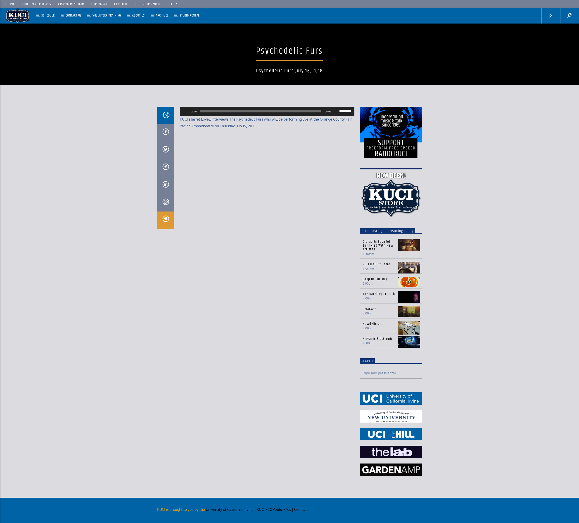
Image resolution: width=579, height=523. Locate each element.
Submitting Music (149, 4)
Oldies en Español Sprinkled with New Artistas (378, 245)
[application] (267, 111)
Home (11, 4)
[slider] (345, 111)
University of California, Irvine (230, 509)
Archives (162, 15)
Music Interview (289, 39)
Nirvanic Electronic (378, 339)
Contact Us (73, 15)
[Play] (185, 111)
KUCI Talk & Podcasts (37, 4)
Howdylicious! (374, 324)
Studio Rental (190, 15)
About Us (138, 15)
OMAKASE (370, 309)
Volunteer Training (107, 15)
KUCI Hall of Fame (376, 264)
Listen (174, 4)
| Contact (300, 509)
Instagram (100, 4)
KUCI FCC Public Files (274, 509)
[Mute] (336, 111)
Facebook (122, 4)
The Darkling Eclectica (380, 294)
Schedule (48, 15)
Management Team (72, 4)
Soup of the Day (375, 279)
